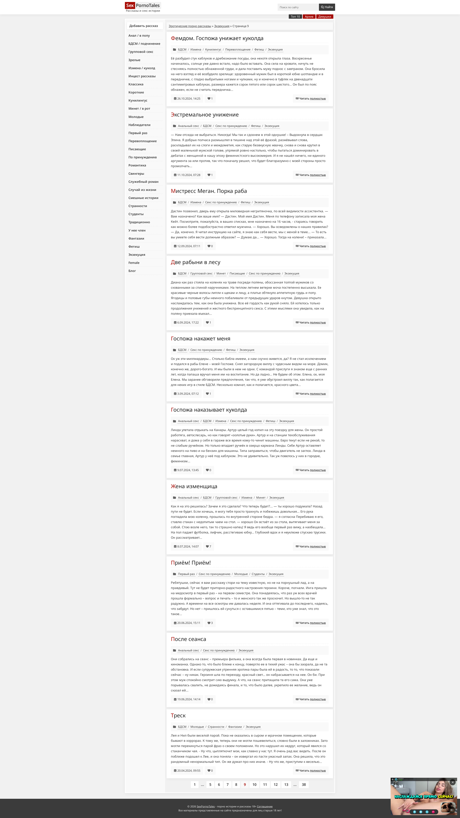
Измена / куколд (141, 68)
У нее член (137, 230)
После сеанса (188, 639)
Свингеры (136, 173)
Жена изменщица (194, 486)
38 (304, 784)
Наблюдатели (139, 125)
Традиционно (139, 222)
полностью (318, 98)
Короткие (136, 92)
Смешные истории (143, 198)
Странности (137, 206)
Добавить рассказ (143, 26)
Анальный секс (188, 126)
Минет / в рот (139, 108)
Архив (309, 17)
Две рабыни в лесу (195, 262)
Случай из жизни (142, 189)
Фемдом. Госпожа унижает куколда (217, 38)
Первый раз (137, 133)
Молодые (136, 116)
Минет (221, 273)
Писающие (137, 149)
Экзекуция (136, 254)
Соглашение (265, 806)
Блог (132, 271)
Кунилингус (137, 100)
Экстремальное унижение (205, 114)
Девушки (324, 17)
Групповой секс (140, 51)
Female (133, 262)
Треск (178, 715)
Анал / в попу (139, 35)
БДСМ (182, 49)
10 (254, 784)
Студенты (136, 214)
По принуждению (142, 157)
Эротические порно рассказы (190, 26)
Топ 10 (295, 17)
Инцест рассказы (142, 76)
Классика (135, 84)
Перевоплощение (142, 141)
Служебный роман (143, 181)
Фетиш (134, 246)
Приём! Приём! (191, 562)
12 (276, 784)
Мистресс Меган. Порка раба (209, 190)
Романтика (137, 165)
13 (286, 784)
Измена (195, 49)
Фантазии (136, 238)
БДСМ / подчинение (144, 43)
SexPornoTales (206, 806)
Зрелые (134, 60)
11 (265, 784)
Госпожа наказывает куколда (209, 409)
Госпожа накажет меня (200, 338)
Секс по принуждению (231, 126)
